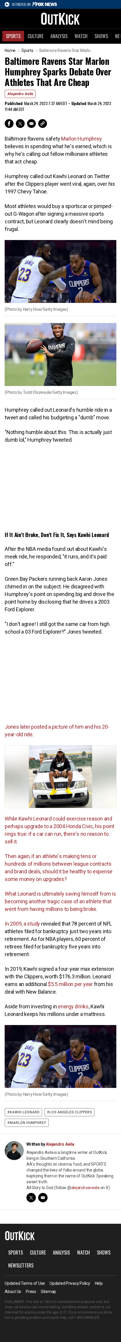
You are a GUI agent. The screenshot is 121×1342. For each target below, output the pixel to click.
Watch (81, 36)
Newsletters (20, 1265)
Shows (101, 36)
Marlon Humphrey (81, 139)
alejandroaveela (85, 1187)
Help (99, 1283)
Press (31, 1291)
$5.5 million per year (70, 984)
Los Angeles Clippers (70, 1112)
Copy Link (42, 123)
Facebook (9, 123)
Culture (35, 36)
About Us (13, 1291)
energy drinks (73, 1006)
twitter (31, 1197)
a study (32, 924)
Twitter (20, 123)
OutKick (60, 18)
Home (10, 50)
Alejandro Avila (20, 94)
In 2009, (14, 924)
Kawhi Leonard (24, 1112)
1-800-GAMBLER (87, 1318)
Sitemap (48, 1291)
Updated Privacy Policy (70, 1283)
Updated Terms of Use (25, 1283)
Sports (13, 36)
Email (31, 123)
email (43, 1197)
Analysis (59, 36)
